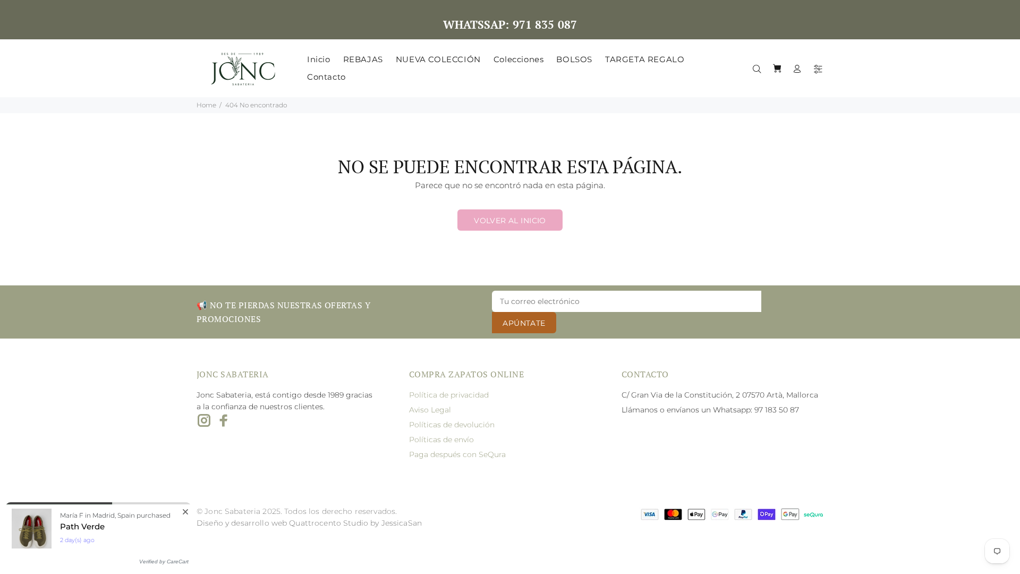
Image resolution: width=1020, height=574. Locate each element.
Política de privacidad (449, 395)
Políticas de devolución (452, 424)
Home (206, 105)
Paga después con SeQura (457, 454)
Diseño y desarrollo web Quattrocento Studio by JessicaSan (309, 523)
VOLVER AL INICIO (510, 220)
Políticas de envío (441, 439)
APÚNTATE (524, 323)
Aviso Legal (430, 410)
